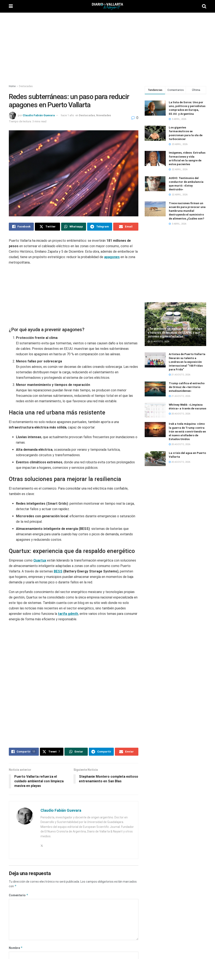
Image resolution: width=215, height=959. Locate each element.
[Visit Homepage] (107, 6)
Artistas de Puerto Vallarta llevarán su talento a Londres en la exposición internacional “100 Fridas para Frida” (187, 362)
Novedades (103, 115)
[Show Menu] (11, 6)
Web (80, 930)
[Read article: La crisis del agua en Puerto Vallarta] (155, 458)
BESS (58, 563)
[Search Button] (204, 6)
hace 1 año (67, 115)
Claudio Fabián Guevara (39, 115)
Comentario (18, 859)
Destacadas (26, 86)
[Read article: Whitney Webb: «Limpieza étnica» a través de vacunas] (155, 410)
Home (12, 86)
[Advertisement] (107, 46)
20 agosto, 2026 (180, 413)
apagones (112, 257)
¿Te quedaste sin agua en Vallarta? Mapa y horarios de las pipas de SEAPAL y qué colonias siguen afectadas (175, 332)
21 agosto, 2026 (159, 341)
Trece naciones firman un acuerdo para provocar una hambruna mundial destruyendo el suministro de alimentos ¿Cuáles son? (187, 211)
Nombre (16, 911)
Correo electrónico (24, 930)
